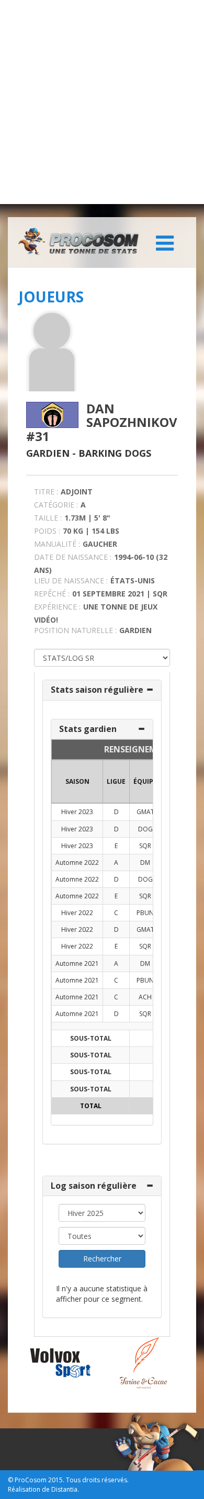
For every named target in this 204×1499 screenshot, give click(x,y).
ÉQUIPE (145, 781)
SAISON (77, 781)
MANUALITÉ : (57, 544)
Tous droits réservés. (97, 1479)
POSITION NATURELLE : (75, 630)
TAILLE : (48, 518)
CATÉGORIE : (56, 505)
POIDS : (47, 531)
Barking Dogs (114, 453)
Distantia (64, 1489)
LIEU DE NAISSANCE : (71, 580)
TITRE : (46, 492)
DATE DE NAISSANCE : (72, 557)
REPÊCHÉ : (52, 594)
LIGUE (116, 781)
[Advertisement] (102, 102)
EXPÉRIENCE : (57, 607)
